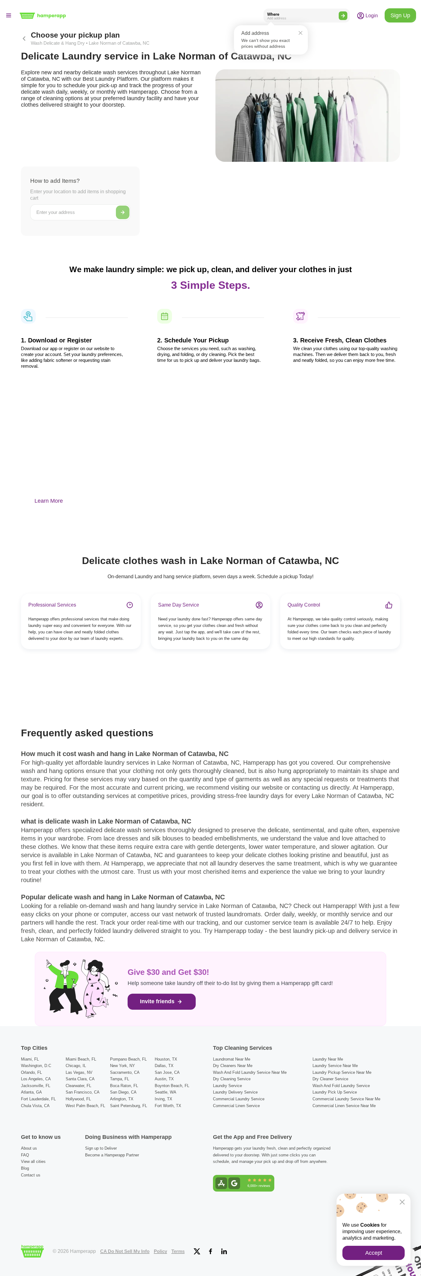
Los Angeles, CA (36, 1079)
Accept (373, 1253)
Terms (178, 1251)
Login (371, 15)
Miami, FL (30, 1059)
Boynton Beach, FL (172, 1085)
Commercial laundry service (238, 1099)
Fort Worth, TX (168, 1105)
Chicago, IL (76, 1065)
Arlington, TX (121, 1099)
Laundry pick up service (335, 1092)
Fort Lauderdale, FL (38, 1099)
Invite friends (158, 1001)
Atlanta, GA (31, 1092)
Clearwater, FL (78, 1085)
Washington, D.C (36, 1065)
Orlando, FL (31, 1072)
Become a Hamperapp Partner (112, 1155)
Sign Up (400, 15)
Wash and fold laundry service (341, 1085)
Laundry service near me (335, 1065)
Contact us (30, 1175)
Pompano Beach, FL (128, 1059)
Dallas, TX (164, 1065)
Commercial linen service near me (344, 1105)
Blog (25, 1168)
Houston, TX (166, 1059)
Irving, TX (163, 1099)
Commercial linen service (236, 1105)
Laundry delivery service (235, 1092)
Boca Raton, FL (124, 1085)
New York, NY (122, 1065)
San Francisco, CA (83, 1092)
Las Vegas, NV (79, 1072)
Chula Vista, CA (35, 1105)
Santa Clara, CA (80, 1079)
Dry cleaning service (232, 1079)
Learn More (49, 501)
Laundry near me (328, 1059)
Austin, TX (164, 1079)
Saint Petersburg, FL (128, 1105)
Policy (160, 1251)
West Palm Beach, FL (85, 1105)
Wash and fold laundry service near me (250, 1072)
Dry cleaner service (330, 1079)
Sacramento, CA (125, 1072)
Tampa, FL (119, 1079)
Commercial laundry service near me (346, 1099)
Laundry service (227, 1085)
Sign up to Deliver (101, 1148)
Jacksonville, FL (35, 1085)
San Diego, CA (123, 1092)
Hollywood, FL (78, 1099)
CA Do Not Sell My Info (124, 1251)
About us (29, 1148)
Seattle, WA (165, 1092)
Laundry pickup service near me (342, 1072)
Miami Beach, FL (81, 1059)
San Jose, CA (167, 1072)
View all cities (33, 1161)
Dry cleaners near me (232, 1065)
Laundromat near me (231, 1059)
